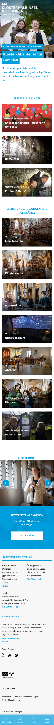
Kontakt (5, 586)
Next (48, 483)
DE (3, 689)
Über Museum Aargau (11, 638)
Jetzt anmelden (27, 535)
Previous (6, 483)
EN (13, 689)
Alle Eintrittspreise (10, 607)
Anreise (5, 583)
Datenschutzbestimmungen (26, 697)
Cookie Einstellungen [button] (11, 700)
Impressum (6, 697)
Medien (5, 641)
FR (8, 689)
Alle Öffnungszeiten (35, 579)
